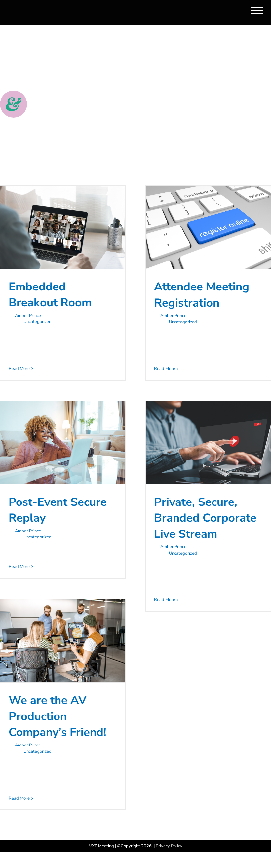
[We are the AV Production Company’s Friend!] (62, 640)
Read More (19, 369)
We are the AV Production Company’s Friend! (57, 716)
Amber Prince (28, 316)
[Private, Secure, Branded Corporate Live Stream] (208, 442)
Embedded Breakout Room (50, 295)
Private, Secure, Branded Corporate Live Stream (205, 518)
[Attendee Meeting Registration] (208, 227)
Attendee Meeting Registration (201, 295)
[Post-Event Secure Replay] (62, 442)
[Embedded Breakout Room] (62, 227)
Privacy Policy (169, 846)
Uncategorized (37, 322)
